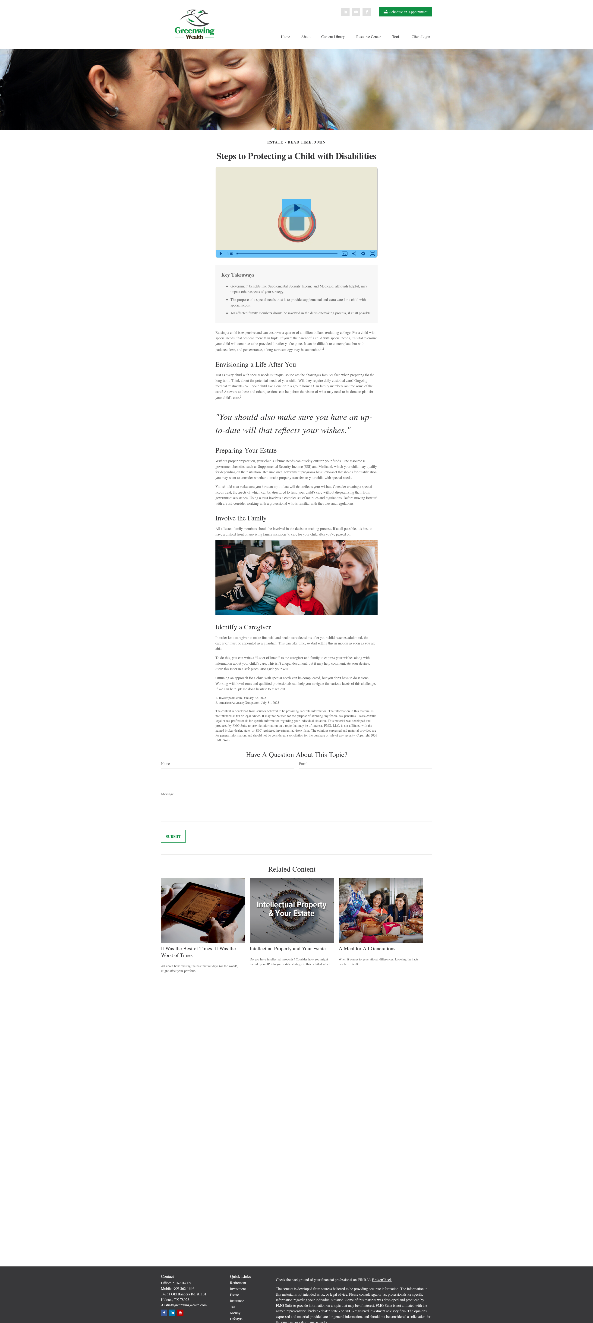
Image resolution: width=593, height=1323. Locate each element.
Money (235, 1312)
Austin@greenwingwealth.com (184, 1304)
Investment (238, 1288)
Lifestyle (236, 1318)
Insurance (237, 1300)
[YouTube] (356, 12)
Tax (233, 1306)
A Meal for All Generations (367, 948)
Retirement (238, 1282)
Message (167, 793)
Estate (234, 1294)
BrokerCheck (382, 1279)
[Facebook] (367, 12)
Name (165, 763)
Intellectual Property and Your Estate (288, 948)
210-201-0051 (182, 1282)
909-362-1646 (183, 1288)
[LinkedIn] (345, 12)
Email (303, 763)
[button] (285, 36)
